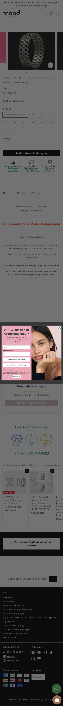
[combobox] (5, 354)
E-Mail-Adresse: (8, 344)
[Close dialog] (59, 327)
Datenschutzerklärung (23, 373)
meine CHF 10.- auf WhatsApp (16, 365)
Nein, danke (16, 377)
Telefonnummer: (8, 351)
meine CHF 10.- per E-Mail (16, 359)
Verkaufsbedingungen (14, 373)
